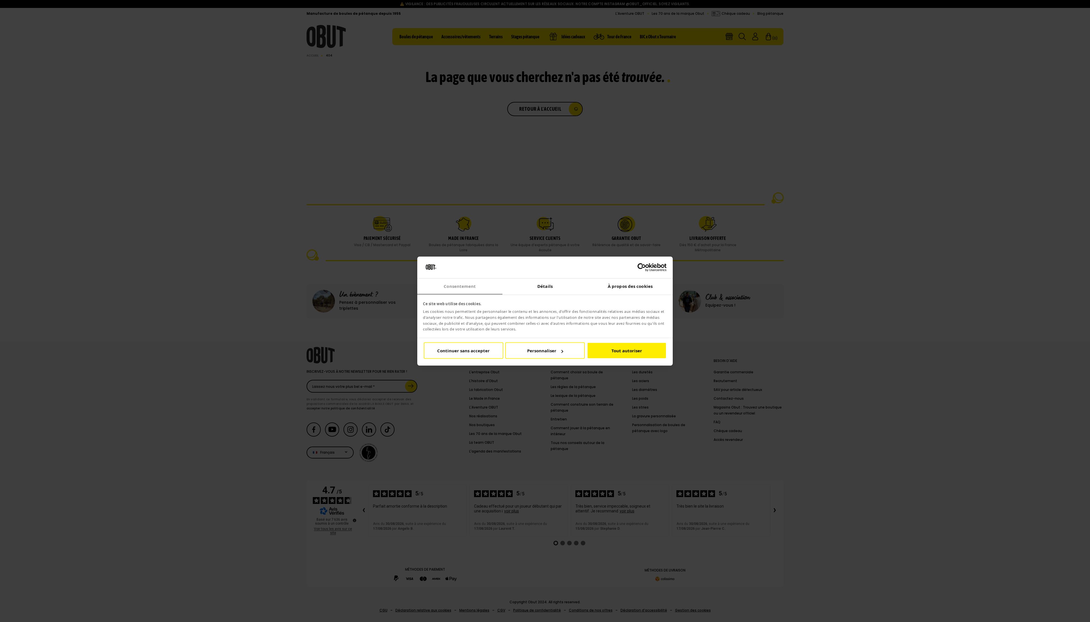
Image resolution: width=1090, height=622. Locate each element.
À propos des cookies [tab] (630, 286)
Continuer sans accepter (463, 350)
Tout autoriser (626, 350)
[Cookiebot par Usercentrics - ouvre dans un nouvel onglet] (641, 267)
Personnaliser (541, 350)
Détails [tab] (545, 286)
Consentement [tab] (460, 286)
